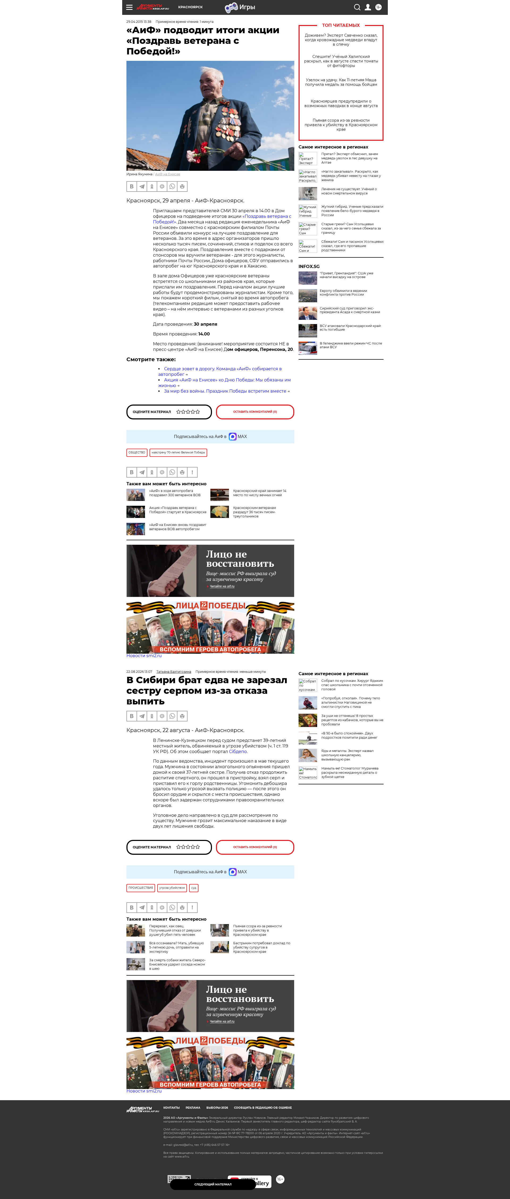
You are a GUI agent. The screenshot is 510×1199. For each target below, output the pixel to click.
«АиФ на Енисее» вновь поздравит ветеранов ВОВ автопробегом (177, 527)
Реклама (193, 1107)
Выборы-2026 (217, 1107)
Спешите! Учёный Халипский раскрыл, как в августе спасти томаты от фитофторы (341, 61)
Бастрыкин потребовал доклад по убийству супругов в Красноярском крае (261, 947)
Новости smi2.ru (144, 655)
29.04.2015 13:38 (138, 22)
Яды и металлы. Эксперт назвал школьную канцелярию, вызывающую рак (347, 755)
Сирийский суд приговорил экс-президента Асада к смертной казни (350, 310)
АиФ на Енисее (167, 174)
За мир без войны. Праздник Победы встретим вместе (225, 391)
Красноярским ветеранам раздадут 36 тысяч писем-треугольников (254, 512)
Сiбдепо (238, 751)
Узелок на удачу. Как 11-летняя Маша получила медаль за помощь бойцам (341, 82)
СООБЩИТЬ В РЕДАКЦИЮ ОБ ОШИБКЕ (263, 1107)
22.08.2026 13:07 (139, 672)
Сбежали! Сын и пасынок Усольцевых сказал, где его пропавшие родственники (352, 246)
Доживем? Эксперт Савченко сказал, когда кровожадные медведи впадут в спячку (341, 40)
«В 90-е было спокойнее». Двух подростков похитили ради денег (349, 735)
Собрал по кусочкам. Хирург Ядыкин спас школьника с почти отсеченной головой (352, 685)
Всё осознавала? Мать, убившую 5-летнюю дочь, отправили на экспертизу (176, 947)
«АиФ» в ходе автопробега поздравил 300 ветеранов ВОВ (175, 493)
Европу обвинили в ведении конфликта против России (343, 292)
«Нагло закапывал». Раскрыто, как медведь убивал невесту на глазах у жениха (351, 175)
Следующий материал (213, 1184)
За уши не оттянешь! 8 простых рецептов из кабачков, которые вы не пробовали (352, 720)
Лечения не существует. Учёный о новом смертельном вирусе (349, 191)
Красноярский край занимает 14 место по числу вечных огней (259, 493)
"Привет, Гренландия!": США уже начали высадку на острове (346, 275)
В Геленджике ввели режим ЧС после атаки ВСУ (351, 345)
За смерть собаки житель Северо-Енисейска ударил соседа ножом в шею (177, 964)
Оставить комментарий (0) (255, 412)
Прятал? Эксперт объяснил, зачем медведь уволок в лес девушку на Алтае (349, 158)
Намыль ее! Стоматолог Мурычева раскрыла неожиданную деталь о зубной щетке (350, 772)
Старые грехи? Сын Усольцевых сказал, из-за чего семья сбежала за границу (351, 228)
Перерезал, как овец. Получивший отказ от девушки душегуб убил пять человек (175, 930)
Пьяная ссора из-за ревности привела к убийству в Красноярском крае (341, 125)
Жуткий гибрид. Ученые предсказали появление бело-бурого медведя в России (352, 211)
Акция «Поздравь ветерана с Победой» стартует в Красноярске (177, 510)
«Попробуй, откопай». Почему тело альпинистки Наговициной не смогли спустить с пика (350, 702)
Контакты (171, 1107)
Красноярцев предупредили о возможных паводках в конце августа (341, 103)
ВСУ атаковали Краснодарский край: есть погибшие (350, 327)
